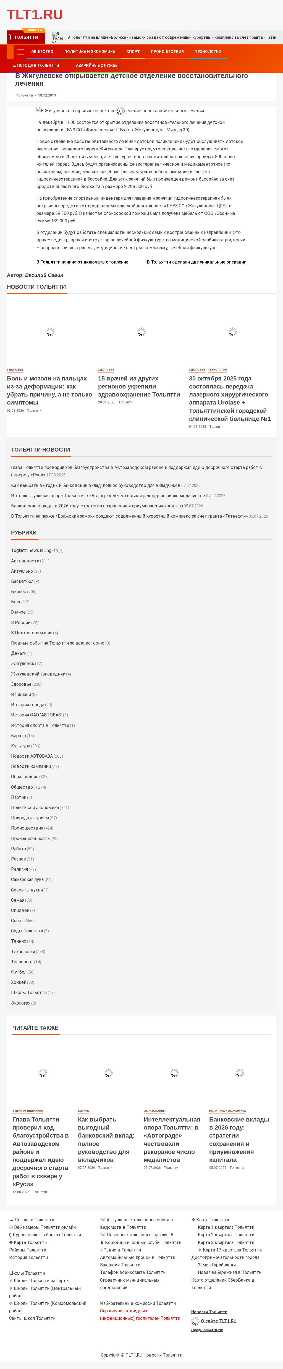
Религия (19, 869)
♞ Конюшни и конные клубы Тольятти (140, 1242)
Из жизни (21, 694)
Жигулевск (22, 663)
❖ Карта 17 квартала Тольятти (230, 1250)
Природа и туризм (30, 817)
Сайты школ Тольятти (32, 1318)
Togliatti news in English (34, 550)
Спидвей (20, 910)
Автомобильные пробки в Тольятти (137, 1257)
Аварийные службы (97, 65)
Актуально (22, 571)
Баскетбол (22, 581)
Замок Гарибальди (217, 1265)
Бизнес (18, 591)
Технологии (208, 51)
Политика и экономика (89, 51)
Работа (18, 848)
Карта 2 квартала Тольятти (226, 1234)
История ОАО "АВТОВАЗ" (36, 715)
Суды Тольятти (27, 930)
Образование (24, 776)
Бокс (16, 601)
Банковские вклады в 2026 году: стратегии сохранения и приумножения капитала (97, 506)
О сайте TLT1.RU (219, 1320)
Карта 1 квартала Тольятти (226, 1227)
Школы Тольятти (29, 992)
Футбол (19, 972)
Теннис (18, 941)
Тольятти (25, 95)
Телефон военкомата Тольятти (133, 1272)
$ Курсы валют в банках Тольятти (45, 1234)
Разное (18, 859)
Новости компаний (31, 766)
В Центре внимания (31, 632)
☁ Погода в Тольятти (35, 65)
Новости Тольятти (209, 1312)
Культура (20, 746)
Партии (18, 797)
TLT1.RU (35, 14)
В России (20, 622)
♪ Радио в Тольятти (120, 1250)
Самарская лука (27, 879)
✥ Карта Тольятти (28, 1242)
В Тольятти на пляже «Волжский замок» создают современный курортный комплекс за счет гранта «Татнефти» (129, 516)
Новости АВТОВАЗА (32, 756)
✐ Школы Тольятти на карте (38, 1280)
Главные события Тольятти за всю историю (57, 643)
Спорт (133, 51)
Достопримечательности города (225, 1257)
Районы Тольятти (27, 1250)
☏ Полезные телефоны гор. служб (136, 1234)
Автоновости (25, 561)
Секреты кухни (27, 890)
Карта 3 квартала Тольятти (226, 1242)
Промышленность (30, 838)
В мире (18, 612)
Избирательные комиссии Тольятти (138, 1303)
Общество (42, 51)
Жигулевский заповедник (38, 674)
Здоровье (15, 369)
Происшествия (167, 51)
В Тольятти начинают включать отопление (82, 262)
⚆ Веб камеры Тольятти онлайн (42, 1227)
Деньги (19, 653)
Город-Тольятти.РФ (207, 1330)
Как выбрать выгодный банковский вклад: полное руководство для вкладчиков (95, 485)
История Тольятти (28, 1257)
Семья (17, 900)
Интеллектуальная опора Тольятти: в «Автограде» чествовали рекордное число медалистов (108, 495)
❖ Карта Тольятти (210, 1219)
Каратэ (18, 735)
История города (27, 704)
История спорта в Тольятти (40, 725)
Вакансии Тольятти (120, 1265)
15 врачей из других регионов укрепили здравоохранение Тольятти (139, 386)
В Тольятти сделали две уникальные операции (197, 262)
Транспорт (22, 961)
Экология (20, 1003)
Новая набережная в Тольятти (229, 1272)
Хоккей (18, 982)
